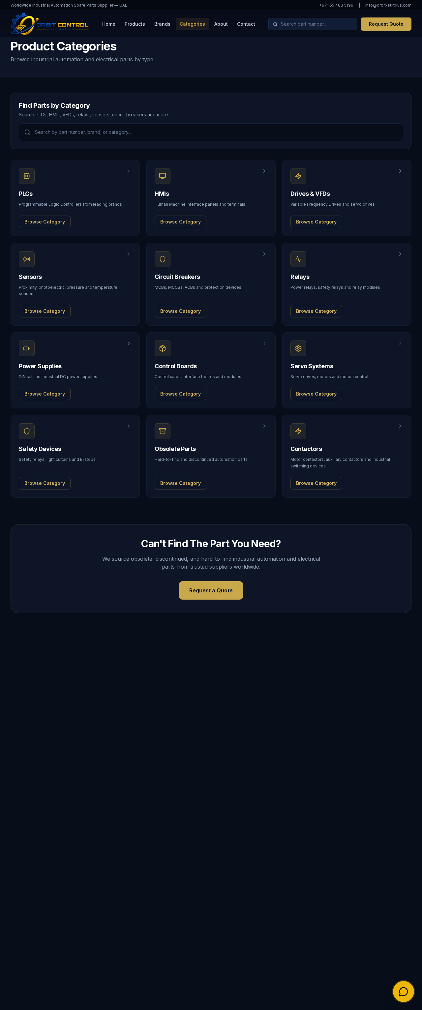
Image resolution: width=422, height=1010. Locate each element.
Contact (246, 24)
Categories (192, 24)
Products (135, 24)
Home (108, 24)
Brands (162, 24)
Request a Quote (211, 590)
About (221, 24)
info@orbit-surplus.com (388, 5)
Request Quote (386, 24)
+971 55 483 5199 (336, 5)
